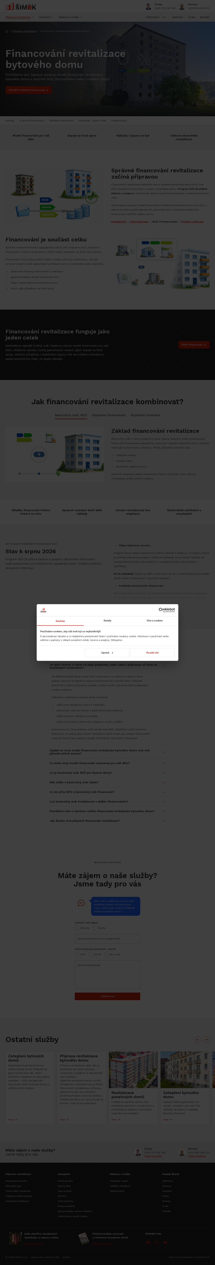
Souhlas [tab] (60, 621)
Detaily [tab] (107, 620)
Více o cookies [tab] (155, 620)
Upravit (105, 652)
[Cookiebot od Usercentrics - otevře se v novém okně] (161, 610)
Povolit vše (152, 652)
